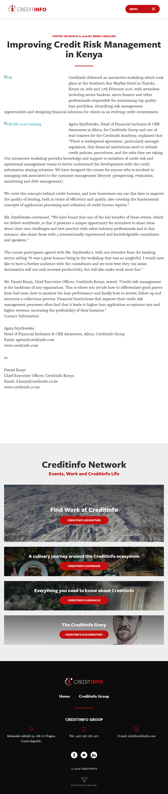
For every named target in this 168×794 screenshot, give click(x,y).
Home (64, 696)
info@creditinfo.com (142, 736)
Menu (133, 9)
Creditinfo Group (94, 696)
